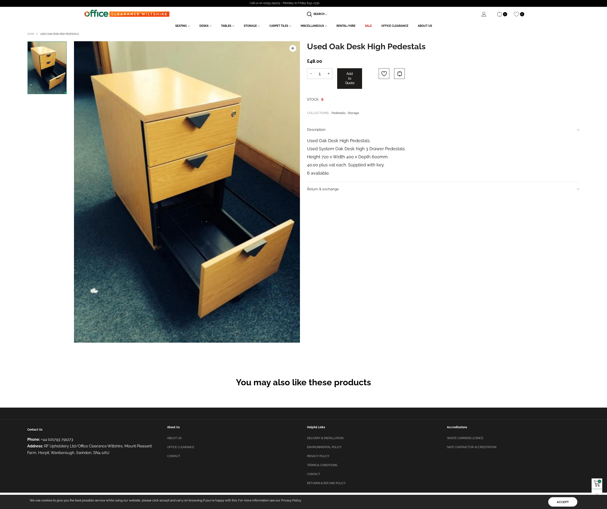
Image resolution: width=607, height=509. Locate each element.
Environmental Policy (324, 447)
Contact (173, 456)
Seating (181, 25)
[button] (310, 73)
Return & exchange (323, 189)
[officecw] (127, 13)
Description (316, 129)
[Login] (487, 14)
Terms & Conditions (322, 465)
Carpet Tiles (278, 25)
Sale (368, 25)
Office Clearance (394, 25)
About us (174, 438)
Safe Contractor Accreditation (471, 447)
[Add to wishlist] (384, 73)
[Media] (292, 48)
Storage (250, 25)
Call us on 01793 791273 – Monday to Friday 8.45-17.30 (284, 3)
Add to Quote (349, 78)
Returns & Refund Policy (326, 483)
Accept (563, 502)
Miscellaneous (312, 25)
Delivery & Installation (325, 438)
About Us (425, 25)
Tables (226, 25)
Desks (203, 25)
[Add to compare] (399, 73)
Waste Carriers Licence (465, 438)
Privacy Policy (318, 456)
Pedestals (338, 113)
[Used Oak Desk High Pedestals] (187, 192)
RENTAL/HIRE (345, 25)
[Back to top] (597, 494)
